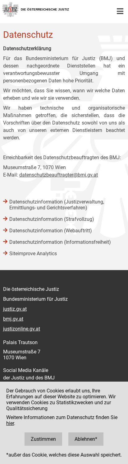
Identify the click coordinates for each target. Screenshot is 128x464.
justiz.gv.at (15, 309)
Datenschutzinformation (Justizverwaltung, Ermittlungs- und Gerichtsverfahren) (56, 205)
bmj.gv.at (13, 319)
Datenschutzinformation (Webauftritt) (50, 231)
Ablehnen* (86, 439)
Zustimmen (43, 439)
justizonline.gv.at (21, 329)
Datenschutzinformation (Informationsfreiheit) (60, 242)
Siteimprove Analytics (33, 253)
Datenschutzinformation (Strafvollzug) (51, 219)
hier (10, 423)
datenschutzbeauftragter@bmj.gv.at (58, 175)
